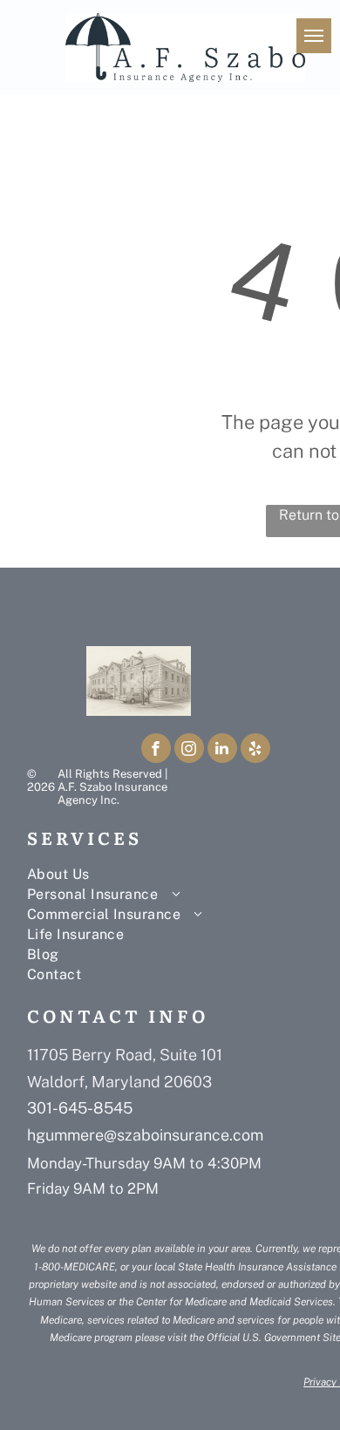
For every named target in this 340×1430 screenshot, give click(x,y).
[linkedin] (222, 750)
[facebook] (156, 750)
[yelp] (255, 750)
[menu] (313, 35)
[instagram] (189, 750)
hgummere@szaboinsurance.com (145, 1135)
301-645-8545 (80, 1108)
